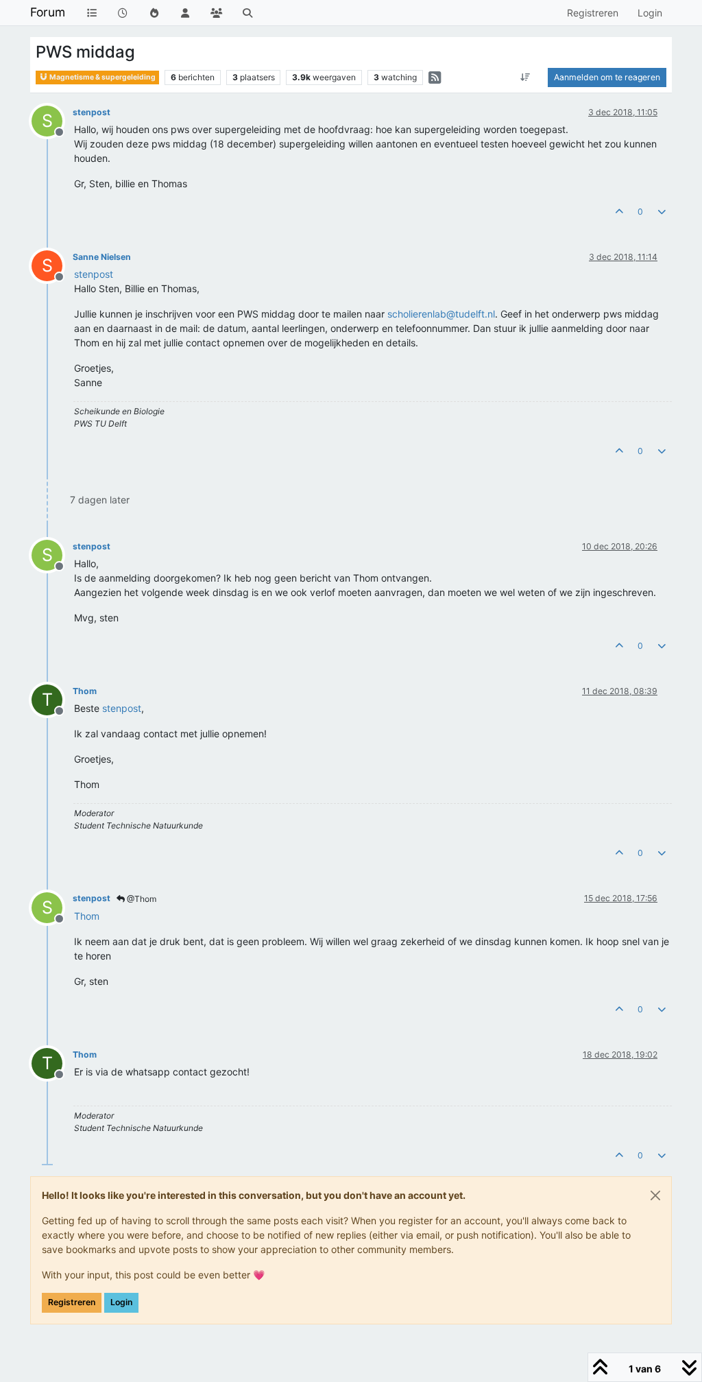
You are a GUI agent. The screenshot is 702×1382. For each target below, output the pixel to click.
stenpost (91, 112)
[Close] (655, 1195)
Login (121, 1302)
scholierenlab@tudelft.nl (441, 314)
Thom (85, 691)
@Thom (140, 899)
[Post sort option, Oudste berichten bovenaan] (525, 77)
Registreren (71, 1302)
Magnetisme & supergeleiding (102, 77)
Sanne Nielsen (102, 257)
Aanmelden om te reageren (607, 77)
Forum (47, 12)
